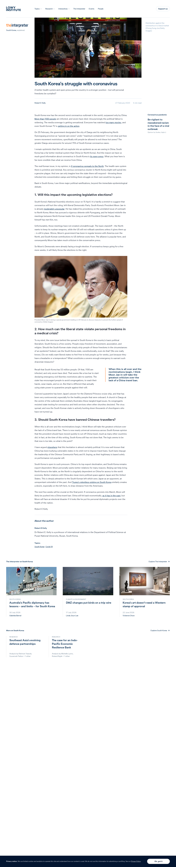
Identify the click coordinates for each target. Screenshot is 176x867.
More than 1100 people (45, 119)
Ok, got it (158, 861)
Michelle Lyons (67, 653)
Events (91, 9)
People (100, 9)
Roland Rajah (57, 656)
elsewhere (52, 447)
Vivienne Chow (129, 615)
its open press (96, 156)
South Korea (11, 30)
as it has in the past (111, 495)
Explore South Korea (159, 630)
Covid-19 (49, 546)
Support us (163, 9)
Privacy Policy (136, 861)
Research (49, 9)
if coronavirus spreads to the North (87, 166)
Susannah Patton (16, 656)
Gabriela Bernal (15, 615)
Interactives (63, 9)
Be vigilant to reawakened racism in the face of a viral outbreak (158, 124)
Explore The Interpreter (158, 561)
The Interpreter (79, 9)
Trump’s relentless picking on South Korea (91, 482)
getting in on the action (68, 126)
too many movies (113, 122)
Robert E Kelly (40, 103)
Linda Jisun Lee (72, 615)
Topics (37, 9)
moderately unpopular (54, 209)
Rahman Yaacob (25, 653)
